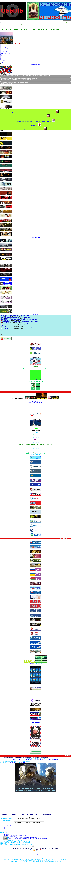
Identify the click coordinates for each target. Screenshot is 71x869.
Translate (8, 73)
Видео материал (3, 46)
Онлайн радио (31, 663)
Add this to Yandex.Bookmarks (8, 828)
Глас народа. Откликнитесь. (5, 47)
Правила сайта (3, 45)
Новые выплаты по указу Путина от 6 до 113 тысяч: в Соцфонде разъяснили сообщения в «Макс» (19, 78)
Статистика (2, 58)
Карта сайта (2, 52)
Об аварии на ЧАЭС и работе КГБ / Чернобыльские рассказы (14, 835)
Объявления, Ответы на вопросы (6, 54)
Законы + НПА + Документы (5, 48)
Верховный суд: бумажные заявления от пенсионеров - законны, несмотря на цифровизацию (18, 76)
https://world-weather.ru (35, 401)
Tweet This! (5, 826)
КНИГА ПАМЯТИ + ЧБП (5, 53)
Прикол (1, 56)
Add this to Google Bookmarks (8, 827)
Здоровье (2, 49)
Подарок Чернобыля (6, 834)
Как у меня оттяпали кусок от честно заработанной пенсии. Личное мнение (22, 837)
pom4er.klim (12, 762)
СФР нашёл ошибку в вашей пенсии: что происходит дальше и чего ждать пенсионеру (17, 79)
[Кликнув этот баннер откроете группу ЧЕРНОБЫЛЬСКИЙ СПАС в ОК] (35, 715)
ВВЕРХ (35, 854)
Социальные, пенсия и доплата (6, 83)
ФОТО (1, 62)
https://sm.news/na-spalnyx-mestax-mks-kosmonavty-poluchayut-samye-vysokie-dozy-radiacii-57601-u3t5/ (24, 810)
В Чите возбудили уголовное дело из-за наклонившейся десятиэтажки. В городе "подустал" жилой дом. (28, 838)
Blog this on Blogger (6, 829)
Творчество (2, 61)
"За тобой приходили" (12, 836)
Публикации (2, 57)
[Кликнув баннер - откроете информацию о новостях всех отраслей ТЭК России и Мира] (35, 522)
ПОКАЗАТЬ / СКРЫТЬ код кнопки (35, 692)
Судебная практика (4, 59)
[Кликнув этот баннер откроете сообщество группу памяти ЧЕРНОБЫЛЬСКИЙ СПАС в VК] (35, 710)
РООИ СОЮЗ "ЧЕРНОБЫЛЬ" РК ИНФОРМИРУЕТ (11, 80)
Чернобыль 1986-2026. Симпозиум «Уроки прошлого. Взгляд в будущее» (14, 82)
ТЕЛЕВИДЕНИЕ (3, 60)
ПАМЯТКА (2, 55)
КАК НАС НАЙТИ (4, 51)
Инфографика (3, 50)
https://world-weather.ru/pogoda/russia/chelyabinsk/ (35, 402)
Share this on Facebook (7, 825)
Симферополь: (17, 43)
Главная (1, 44)
